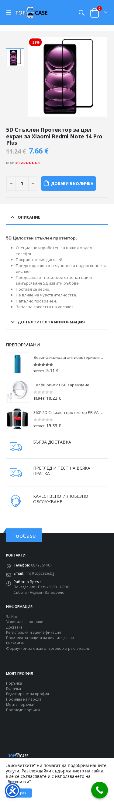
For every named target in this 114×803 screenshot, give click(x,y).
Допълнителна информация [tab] (51, 322)
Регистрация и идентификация (33, 632)
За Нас (12, 616)
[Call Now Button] (99, 790)
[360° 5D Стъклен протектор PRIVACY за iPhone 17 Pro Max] (17, 419)
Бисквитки (15, 642)
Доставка (14, 627)
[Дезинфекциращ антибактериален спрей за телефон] (17, 363)
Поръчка (14, 683)
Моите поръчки (20, 704)
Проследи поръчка (23, 709)
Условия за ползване (24, 621)
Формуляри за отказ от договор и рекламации (48, 648)
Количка (13, 688)
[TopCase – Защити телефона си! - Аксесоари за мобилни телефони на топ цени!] (31, 12)
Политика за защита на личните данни (40, 637)
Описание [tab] (29, 217)
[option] (15, 57)
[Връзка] (10, 12)
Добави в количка (72, 183)
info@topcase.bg (39, 573)
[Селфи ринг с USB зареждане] (17, 391)
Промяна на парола (23, 699)
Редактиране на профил (27, 693)
